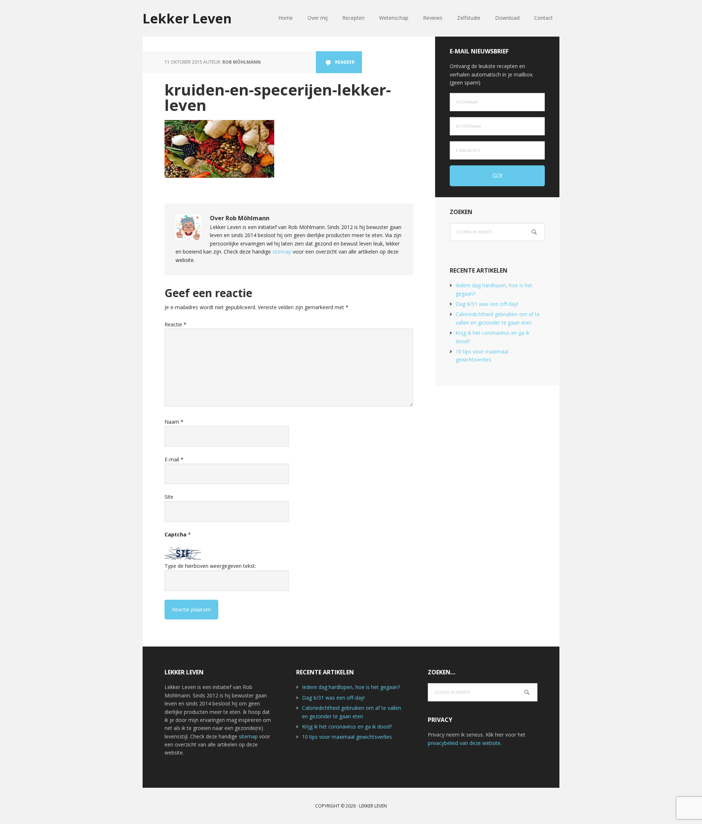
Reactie (175, 324)
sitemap (281, 251)
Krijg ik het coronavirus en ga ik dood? (347, 726)
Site (169, 496)
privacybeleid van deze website (464, 742)
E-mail (174, 459)
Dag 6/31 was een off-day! (487, 303)
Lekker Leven (187, 18)
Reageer (345, 62)
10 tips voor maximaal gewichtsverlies (347, 736)
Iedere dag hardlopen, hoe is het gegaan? (351, 686)
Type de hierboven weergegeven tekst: (210, 565)
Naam (174, 421)
